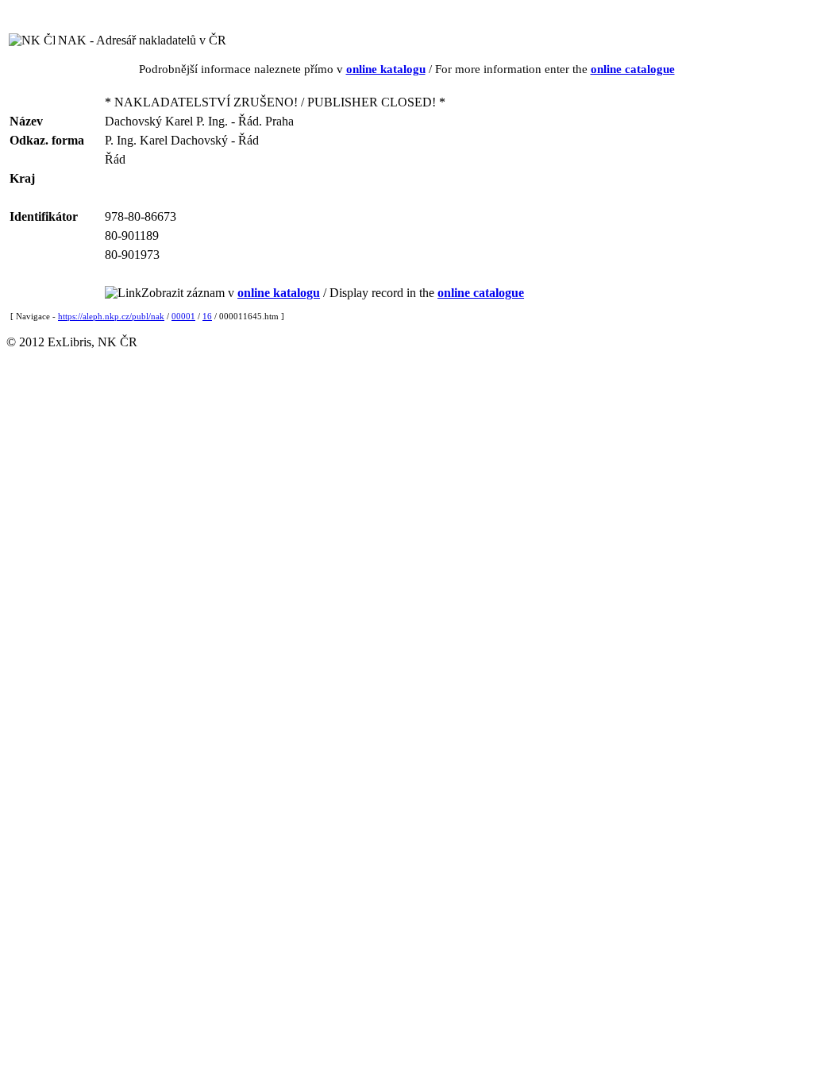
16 (207, 316)
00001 (183, 316)
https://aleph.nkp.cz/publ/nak (111, 316)
